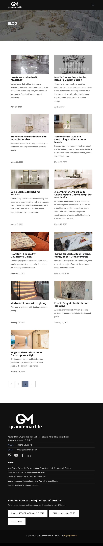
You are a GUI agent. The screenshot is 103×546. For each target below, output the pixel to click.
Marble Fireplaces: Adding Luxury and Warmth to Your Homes (33, 481)
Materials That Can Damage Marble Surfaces (26, 472)
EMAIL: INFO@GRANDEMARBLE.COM (27, 513)
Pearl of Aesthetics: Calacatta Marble (23, 485)
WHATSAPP (16, 522)
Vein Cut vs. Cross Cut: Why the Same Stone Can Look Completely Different (39, 468)
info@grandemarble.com (27, 450)
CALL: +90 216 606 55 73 (64, 513)
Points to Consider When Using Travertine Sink (27, 477)
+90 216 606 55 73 (24, 445)
